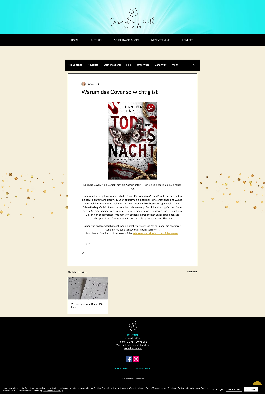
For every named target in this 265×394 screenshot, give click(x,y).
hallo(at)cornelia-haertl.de (136, 345)
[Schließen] (261, 389)
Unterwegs (143, 65)
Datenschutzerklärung (53, 390)
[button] (194, 65)
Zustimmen (251, 389)
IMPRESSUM (120, 369)
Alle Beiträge (75, 65)
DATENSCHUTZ (142, 369)
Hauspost (93, 65)
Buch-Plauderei (112, 65)
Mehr (175, 65)
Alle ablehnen (234, 389)
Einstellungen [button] (217, 389)
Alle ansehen (192, 272)
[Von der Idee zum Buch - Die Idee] (88, 288)
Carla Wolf (160, 65)
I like (129, 65)
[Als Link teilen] (82, 253)
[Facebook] (129, 359)
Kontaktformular (133, 348)
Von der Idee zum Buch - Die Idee (87, 306)
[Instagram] (136, 359)
